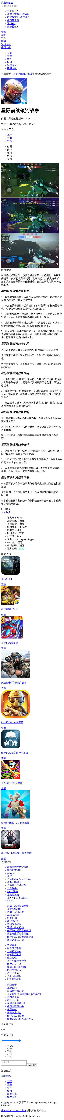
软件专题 (12, 1097)
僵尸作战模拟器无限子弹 (20, 936)
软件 (9, 59)
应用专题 (12, 68)
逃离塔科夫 (13, 894)
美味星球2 (12, 26)
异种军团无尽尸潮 (16, 960)
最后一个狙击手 (15, 912)
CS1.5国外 (12, 891)
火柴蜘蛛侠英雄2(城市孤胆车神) (24, 994)
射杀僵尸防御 (14, 948)
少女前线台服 (14, 909)
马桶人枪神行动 (15, 927)
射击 (9, 141)
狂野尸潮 (12, 918)
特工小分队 (13, 1000)
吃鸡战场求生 (14, 924)
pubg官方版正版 (15, 991)
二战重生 (12, 945)
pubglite (11, 873)
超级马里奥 (13, 20)
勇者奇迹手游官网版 (18, 933)
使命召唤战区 (14, 882)
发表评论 (32, 1065)
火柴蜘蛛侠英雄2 (16, 1003)
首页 (9, 53)
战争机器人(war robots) (19, 879)
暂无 (21, 548)
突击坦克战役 (14, 870)
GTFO (10, 900)
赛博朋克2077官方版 (18, 867)
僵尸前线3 (12, 921)
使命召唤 (12, 957)
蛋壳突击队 (13, 973)
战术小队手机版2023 (18, 897)
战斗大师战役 (14, 976)
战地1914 (12, 988)
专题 (9, 159)
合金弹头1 (12, 888)
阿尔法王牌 (13, 997)
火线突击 (12, 984)
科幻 (9, 138)
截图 (9, 146)
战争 (9, 135)
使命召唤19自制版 (16, 967)
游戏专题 (12, 65)
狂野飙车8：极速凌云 (18, 17)
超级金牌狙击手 (15, 1006)
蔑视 (9, 876)
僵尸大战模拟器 (15, 1015)
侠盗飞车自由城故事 (18, 14)
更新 (9, 152)
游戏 (20, 74)
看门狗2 (11, 23)
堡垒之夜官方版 (15, 940)
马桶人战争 (13, 915)
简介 (9, 149)
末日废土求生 (14, 1012)
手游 (9, 56)
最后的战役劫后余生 (18, 906)
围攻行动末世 (14, 979)
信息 (9, 156)
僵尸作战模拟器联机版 (19, 930)
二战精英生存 (14, 951)
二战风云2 (12, 11)
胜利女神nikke (14, 970)
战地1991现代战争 (16, 885)
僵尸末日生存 (14, 964)
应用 (9, 62)
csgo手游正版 (14, 954)
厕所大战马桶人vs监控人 (20, 1018)
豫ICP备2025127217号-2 (13, 1110)
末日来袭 (12, 1009)
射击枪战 (27, 74)
